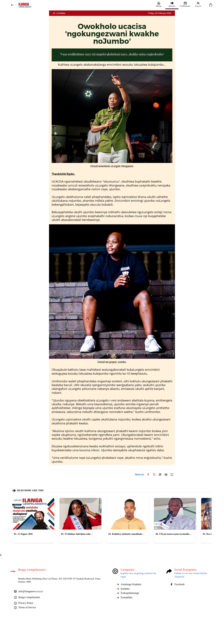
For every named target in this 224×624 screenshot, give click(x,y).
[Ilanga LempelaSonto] (84, 5)
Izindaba (125, 588)
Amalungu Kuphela (131, 584)
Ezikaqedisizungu (130, 593)
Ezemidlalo (126, 597)
